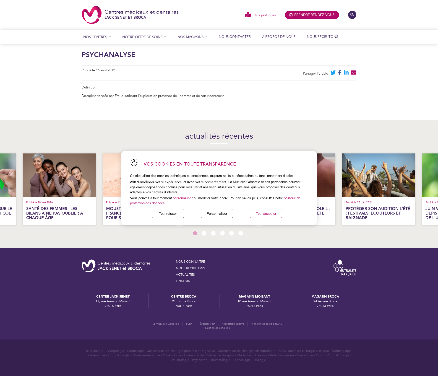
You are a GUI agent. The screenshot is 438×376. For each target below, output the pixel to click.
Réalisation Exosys (233, 324)
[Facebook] (340, 73)
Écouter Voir (207, 324)
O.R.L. (320, 355)
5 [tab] (231, 233)
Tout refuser (168, 213)
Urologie (260, 360)
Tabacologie (242, 360)
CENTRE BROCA (183, 296)
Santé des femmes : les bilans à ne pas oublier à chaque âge (54, 213)
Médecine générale (251, 355)
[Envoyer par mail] (353, 73)
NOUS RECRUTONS (190, 268)
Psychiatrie (199, 360)
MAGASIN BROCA (325, 296)
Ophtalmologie (338, 355)
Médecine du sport (220, 355)
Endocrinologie (119, 355)
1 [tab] (195, 233)
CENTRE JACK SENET (113, 296)
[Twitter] (333, 73)
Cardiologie (135, 351)
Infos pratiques (264, 15)
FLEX (189, 324)
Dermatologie (342, 351)
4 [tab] (222, 233)
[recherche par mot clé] (352, 15)
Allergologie (115, 351)
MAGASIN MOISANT (254, 296)
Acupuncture (94, 351)
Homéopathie (194, 355)
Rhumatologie (220, 360)
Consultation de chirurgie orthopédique (246, 351)
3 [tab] (213, 233)
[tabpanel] (378, 189)
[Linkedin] (346, 73)
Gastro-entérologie (146, 355)
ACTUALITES (185, 275)
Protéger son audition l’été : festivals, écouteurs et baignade (378, 213)
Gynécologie (172, 355)
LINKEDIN (183, 281)
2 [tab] (204, 233)
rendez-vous (314, 15)
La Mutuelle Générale (165, 324)
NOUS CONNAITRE (190, 262)
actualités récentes (219, 136)
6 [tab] (240, 233)
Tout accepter (266, 213)
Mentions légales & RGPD (266, 324)
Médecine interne (281, 355)
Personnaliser (217, 213)
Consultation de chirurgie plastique (303, 351)
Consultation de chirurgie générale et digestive (181, 351)
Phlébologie (180, 360)
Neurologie (305, 355)
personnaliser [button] (183, 197)
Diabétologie (95, 355)
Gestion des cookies (217, 328)
